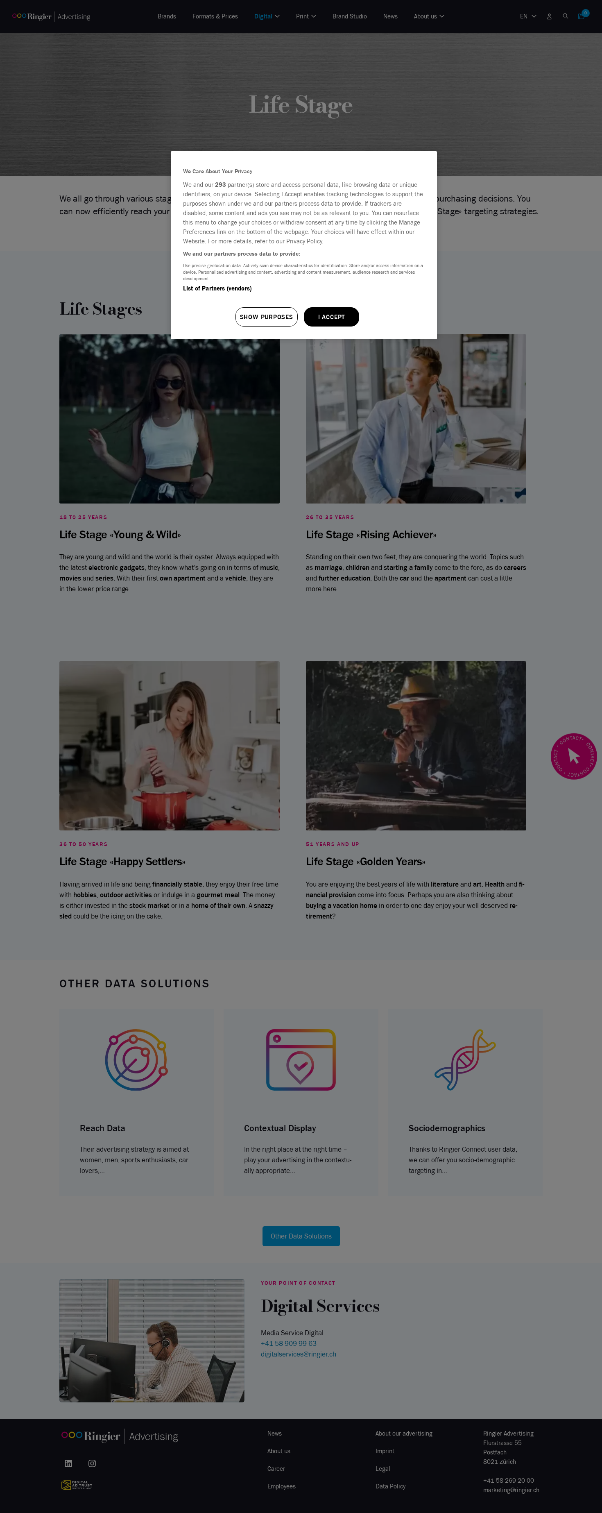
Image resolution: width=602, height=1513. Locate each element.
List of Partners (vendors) (217, 288)
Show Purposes (266, 317)
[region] (304, 245)
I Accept (331, 317)
